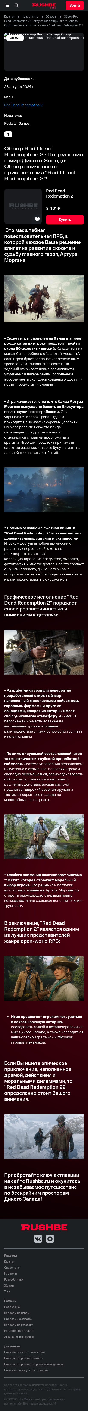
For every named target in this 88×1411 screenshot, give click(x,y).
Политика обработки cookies (23, 1358)
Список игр (12, 1268)
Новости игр (30, 17)
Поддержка (12, 1307)
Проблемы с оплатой (18, 1319)
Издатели (10, 1274)
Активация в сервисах (19, 1337)
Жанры (9, 1286)
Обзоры (51, 17)
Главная (9, 17)
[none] (16, 5)
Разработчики (13, 1280)
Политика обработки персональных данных (33, 1364)
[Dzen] (50, 1239)
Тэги (7, 1292)
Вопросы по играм (16, 1313)
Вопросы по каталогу (18, 1325)
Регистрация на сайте (18, 1331)
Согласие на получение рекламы (26, 1370)
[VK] (38, 1239)
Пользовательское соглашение (25, 1352)
